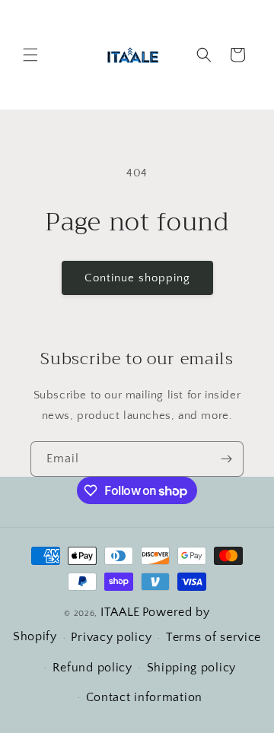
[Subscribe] (226, 459)
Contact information (144, 697)
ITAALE (120, 612)
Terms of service (213, 637)
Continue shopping (137, 277)
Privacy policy (111, 637)
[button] (30, 54)
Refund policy (92, 667)
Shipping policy (192, 667)
